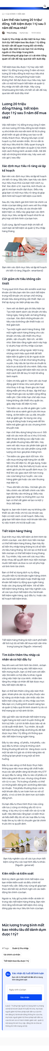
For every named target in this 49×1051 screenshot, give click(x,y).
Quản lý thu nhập (20, 948)
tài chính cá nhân (12, 954)
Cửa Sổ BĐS (11, 14)
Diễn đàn (21, 14)
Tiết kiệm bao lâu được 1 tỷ (16, 960)
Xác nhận (24, 997)
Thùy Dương (12, 33)
